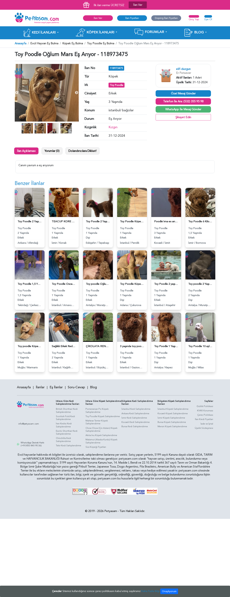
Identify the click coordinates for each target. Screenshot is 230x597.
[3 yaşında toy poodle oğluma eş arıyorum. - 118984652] (132, 327)
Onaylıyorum (169, 591)
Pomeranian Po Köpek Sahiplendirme (97, 410)
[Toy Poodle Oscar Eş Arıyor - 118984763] (64, 265)
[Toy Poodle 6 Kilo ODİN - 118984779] (200, 202)
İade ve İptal (207, 423)
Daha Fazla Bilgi (150, 591)
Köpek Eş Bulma (72, 43)
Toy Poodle (116, 85)
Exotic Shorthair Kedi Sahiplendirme (66, 432)
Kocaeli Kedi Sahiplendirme (135, 422)
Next (76, 93)
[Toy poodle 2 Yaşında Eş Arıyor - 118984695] (200, 265)
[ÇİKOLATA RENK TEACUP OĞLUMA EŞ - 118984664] (98, 327)
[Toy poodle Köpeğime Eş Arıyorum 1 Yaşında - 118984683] (30, 327)
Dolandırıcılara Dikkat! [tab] (82, 151)
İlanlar (40, 387)
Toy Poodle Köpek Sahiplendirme (103, 416)
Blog (93, 387)
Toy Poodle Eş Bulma (100, 43)
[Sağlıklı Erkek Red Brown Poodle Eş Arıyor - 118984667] (64, 327)
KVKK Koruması (205, 410)
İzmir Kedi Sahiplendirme (134, 417)
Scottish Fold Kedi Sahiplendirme (65, 418)
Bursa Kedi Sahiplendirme (134, 426)
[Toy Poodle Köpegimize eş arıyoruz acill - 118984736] (132, 265)
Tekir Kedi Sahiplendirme (68, 445)
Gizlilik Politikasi (205, 406)
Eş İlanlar (56, 387)
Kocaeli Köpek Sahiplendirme (173, 413)
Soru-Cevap (76, 387)
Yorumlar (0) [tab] (52, 151)
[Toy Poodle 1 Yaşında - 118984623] (166, 327)
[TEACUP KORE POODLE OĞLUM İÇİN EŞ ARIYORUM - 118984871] (64, 202)
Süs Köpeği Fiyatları (96, 447)
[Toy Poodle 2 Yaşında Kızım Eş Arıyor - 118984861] (98, 202)
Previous (17, 93)
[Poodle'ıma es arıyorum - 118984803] (166, 202)
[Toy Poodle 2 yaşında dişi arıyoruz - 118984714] (166, 265)
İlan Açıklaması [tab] (26, 151)
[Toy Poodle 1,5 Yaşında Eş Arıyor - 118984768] (30, 265)
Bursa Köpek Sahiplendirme (172, 422)
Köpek (113, 76)
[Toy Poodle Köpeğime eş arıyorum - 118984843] (132, 202)
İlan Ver (137, 5)
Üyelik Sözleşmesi (204, 428)
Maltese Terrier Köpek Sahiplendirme (97, 422)
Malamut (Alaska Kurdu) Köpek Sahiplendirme (101, 441)
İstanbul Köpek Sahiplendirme (173, 409)
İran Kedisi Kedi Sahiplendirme (64, 425)
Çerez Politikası (205, 414)
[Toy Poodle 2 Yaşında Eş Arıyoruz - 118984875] (30, 202)
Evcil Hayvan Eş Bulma (44, 43)
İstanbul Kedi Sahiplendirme (135, 409)
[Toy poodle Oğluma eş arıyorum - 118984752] (98, 265)
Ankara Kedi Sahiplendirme (135, 413)
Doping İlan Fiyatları (166, 18)
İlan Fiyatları (132, 18)
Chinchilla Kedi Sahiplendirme (63, 440)
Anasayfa (20, 43)
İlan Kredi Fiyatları (204, 419)
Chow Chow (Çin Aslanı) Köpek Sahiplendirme (101, 430)
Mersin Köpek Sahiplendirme (172, 426)
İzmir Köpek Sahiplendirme (171, 417)
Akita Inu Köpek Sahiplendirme (101, 435)
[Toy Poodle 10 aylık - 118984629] (200, 327)
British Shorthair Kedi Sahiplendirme (67, 410)
